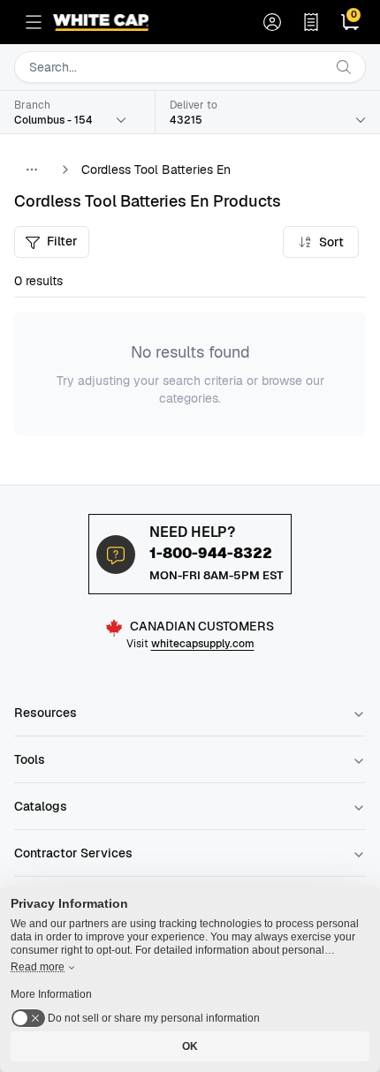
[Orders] (311, 22)
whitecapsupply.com (203, 644)
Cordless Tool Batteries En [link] (156, 169)
